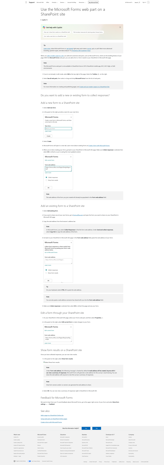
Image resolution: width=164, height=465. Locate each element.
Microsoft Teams (85, 450)
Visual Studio (108, 456)
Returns (39, 445)
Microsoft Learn (109, 442)
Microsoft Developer (110, 439)
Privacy (100, 461)
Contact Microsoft (93, 461)
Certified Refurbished (41, 450)
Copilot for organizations (19, 448)
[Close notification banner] (120, 27)
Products (54, 2)
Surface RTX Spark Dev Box (19, 445)
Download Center (41, 439)
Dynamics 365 (85, 442)
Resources (81, 2)
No (97, 428)
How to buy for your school (65, 448)
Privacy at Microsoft (133, 445)
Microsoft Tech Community (111, 448)
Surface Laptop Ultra (18, 442)
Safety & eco (121, 461)
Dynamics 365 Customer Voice (81, 50)
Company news (132, 442)
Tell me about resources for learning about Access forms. (88, 32)
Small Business (85, 456)
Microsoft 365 (40, 2)
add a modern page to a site (55, 56)
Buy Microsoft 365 (93, 2)
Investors (130, 448)
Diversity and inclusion (133, 450)
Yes (86, 428)
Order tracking (40, 448)
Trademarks (114, 461)
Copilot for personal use (19, 450)
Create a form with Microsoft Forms (99, 145)
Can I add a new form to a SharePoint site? (55, 36)
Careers (130, 437)
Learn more (47, 48)
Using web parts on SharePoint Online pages (54, 419)
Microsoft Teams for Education (66, 442)
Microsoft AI (84, 437)
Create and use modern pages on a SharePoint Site (94, 87)
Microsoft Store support (42, 442)
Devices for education (64, 439)
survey (89, 48)
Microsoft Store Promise (42, 453)
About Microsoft (132, 439)
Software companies (110, 453)
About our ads (136, 461)
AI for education (63, 456)
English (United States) (21, 461)
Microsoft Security (86, 439)
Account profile (40, 437)
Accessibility (131, 453)
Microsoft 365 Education (65, 445)
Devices (62, 2)
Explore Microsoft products (19, 453)
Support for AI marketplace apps (112, 445)
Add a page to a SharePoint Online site (52, 415)
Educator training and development (67, 450)
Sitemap (85, 461)
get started (70, 48)
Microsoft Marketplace (110, 450)
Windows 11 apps (17, 456)
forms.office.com (78, 215)
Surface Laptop (17, 439)
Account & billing (72, 2)
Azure (107, 437)
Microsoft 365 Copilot (86, 453)
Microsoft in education (65, 437)
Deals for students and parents (66, 453)
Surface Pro (16, 437)
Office (47, 2)
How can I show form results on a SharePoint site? (57, 32)
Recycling (129, 461)
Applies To (44, 20)
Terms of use (107, 461)
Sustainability (131, 456)
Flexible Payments (41, 456)
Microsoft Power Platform (87, 448)
